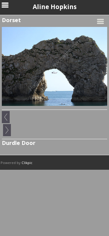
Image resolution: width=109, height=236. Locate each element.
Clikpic (26, 162)
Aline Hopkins (55, 6)
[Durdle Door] (54, 66)
